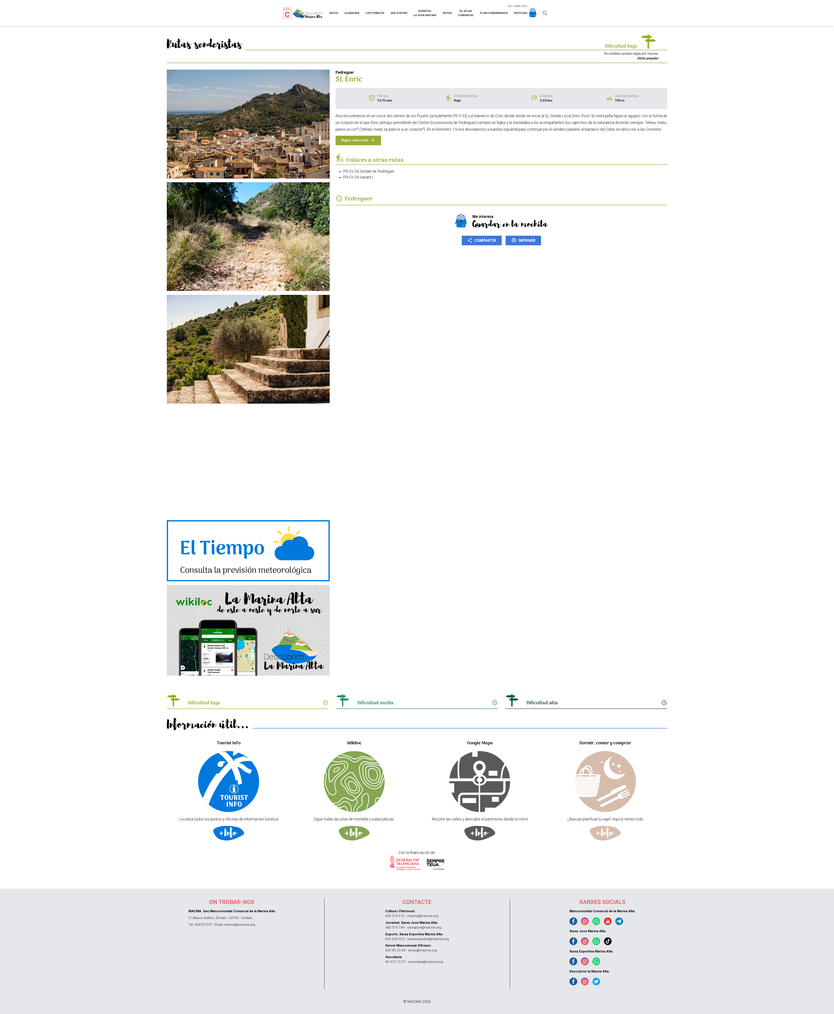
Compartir (481, 240)
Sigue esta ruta (358, 140)
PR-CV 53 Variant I (358, 177)
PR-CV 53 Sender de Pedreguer (368, 171)
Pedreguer (359, 199)
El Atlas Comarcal (466, 13)
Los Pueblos (375, 13)
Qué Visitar (399, 13)
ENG (524, 6)
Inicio (333, 13)
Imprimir (523, 240)
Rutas (447, 13)
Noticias (520, 13)
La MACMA (351, 13)
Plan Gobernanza (494, 13)
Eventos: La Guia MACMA (425, 13)
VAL (509, 6)
